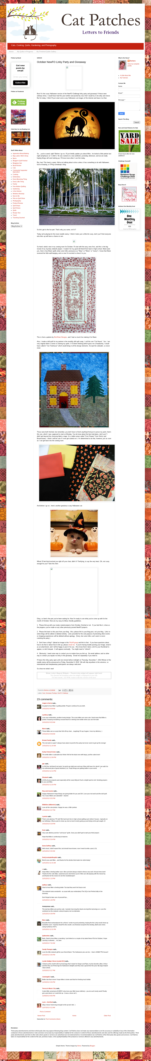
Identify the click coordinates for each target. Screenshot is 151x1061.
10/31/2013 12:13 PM (49, 771)
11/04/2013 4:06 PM (48, 982)
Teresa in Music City (49, 988)
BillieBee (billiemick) (49, 805)
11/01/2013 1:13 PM (48, 878)
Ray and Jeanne (47, 791)
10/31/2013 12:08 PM (49, 757)
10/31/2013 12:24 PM (49, 785)
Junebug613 (46, 977)
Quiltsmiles (46, 936)
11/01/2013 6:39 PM (48, 914)
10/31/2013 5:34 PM (48, 839)
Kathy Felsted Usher (49, 752)
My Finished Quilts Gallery (46, 52)
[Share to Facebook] (70, 690)
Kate (43, 830)
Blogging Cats (17, 163)
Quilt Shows (16, 208)
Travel (15, 215)
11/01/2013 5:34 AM (48, 851)
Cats (43, 693)
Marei (44, 728)
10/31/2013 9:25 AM (48, 722)
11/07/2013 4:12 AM (48, 1007)
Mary (44, 920)
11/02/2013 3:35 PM (48, 955)
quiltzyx (44, 885)
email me (71, 645)
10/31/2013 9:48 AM (48, 734)
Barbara (133, 61)
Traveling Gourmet (19, 218)
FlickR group (73, 642)
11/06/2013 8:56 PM (48, 996)
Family (15, 184)
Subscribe (20, 83)
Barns (15, 158)
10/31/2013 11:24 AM (49, 746)
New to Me (16, 196)
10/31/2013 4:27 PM (48, 810)
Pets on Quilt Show (19, 198)
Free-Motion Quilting (19, 186)
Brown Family (46, 740)
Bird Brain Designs (60, 337)
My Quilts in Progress (25, 52)
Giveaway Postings (51, 693)
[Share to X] (68, 690)
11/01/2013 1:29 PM (48, 900)
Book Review (17, 165)
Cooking (15, 174)
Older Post (107, 1015)
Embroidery (16, 177)
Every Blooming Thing (20, 179)
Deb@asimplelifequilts (49, 857)
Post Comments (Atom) (53, 1019)
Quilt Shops (16, 206)
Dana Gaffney (46, 846)
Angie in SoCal (47, 703)
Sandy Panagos (47, 949)
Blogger (92, 1046)
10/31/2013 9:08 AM (48, 708)
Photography (17, 201)
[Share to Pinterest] (72, 690)
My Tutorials (124, 78)
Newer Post (41, 1015)
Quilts (14, 210)
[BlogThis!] (65, 690)
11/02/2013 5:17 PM (48, 970)
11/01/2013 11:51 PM (49, 929)
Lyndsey (45, 715)
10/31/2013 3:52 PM (48, 798)
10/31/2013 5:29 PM (48, 824)
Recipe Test (16, 213)
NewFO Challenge (63, 693)
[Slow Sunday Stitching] (129, 201)
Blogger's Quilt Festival (20, 161)
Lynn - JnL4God (47, 1002)
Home (11, 52)
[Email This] (63, 690)
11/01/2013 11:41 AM (49, 863)
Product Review (18, 203)
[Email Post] (59, 690)
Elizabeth (45, 777)
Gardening (16, 189)
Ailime (79, 1046)
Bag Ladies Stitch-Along (20, 156)
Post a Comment (45, 1011)
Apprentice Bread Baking (21, 153)
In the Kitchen (17, 191)
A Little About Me (125, 75)
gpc (43, 764)
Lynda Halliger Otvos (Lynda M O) (53, 961)
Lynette (44, 816)
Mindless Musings (18, 193)
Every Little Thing (18, 181)
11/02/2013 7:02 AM (48, 943)
